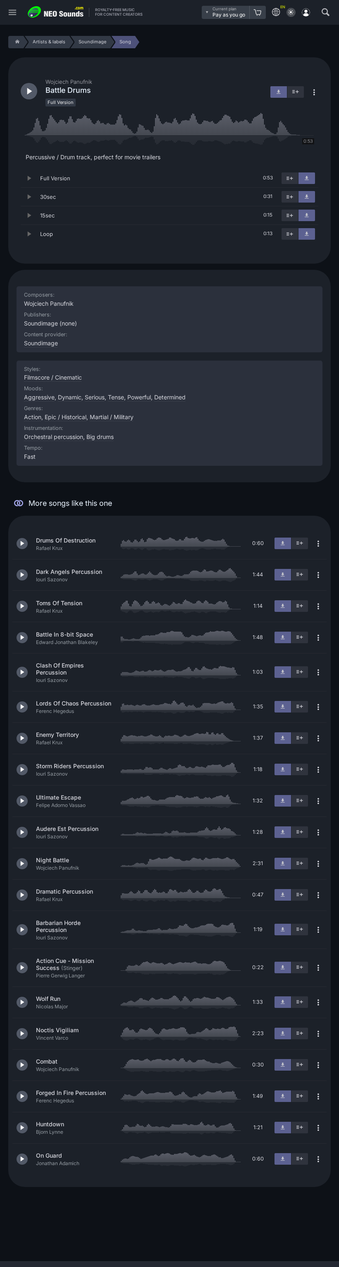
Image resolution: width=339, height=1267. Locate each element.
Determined (170, 397)
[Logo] (56, 12)
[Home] (16, 42)
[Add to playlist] (289, 178)
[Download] (306, 178)
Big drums (100, 436)
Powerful (139, 397)
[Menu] (12, 12)
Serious (95, 397)
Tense (116, 397)
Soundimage (41, 343)
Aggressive (39, 397)
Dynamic (69, 397)
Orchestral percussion (53, 436)
